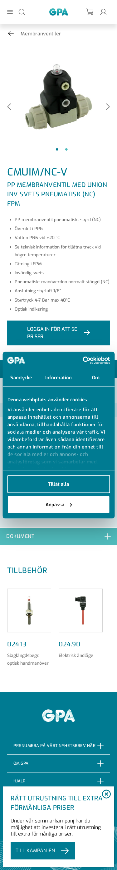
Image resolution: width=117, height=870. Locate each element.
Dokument (20, 536)
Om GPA (20, 763)
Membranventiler (41, 33)
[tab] (58, 536)
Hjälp (19, 781)
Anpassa (55, 504)
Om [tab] (96, 378)
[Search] (22, 11)
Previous (9, 107)
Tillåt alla (58, 484)
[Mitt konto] (103, 11)
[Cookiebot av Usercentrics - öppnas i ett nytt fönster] (83, 360)
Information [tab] (58, 378)
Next (108, 107)
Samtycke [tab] (21, 378)
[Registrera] (90, 11)
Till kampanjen (35, 850)
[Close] (106, 794)
